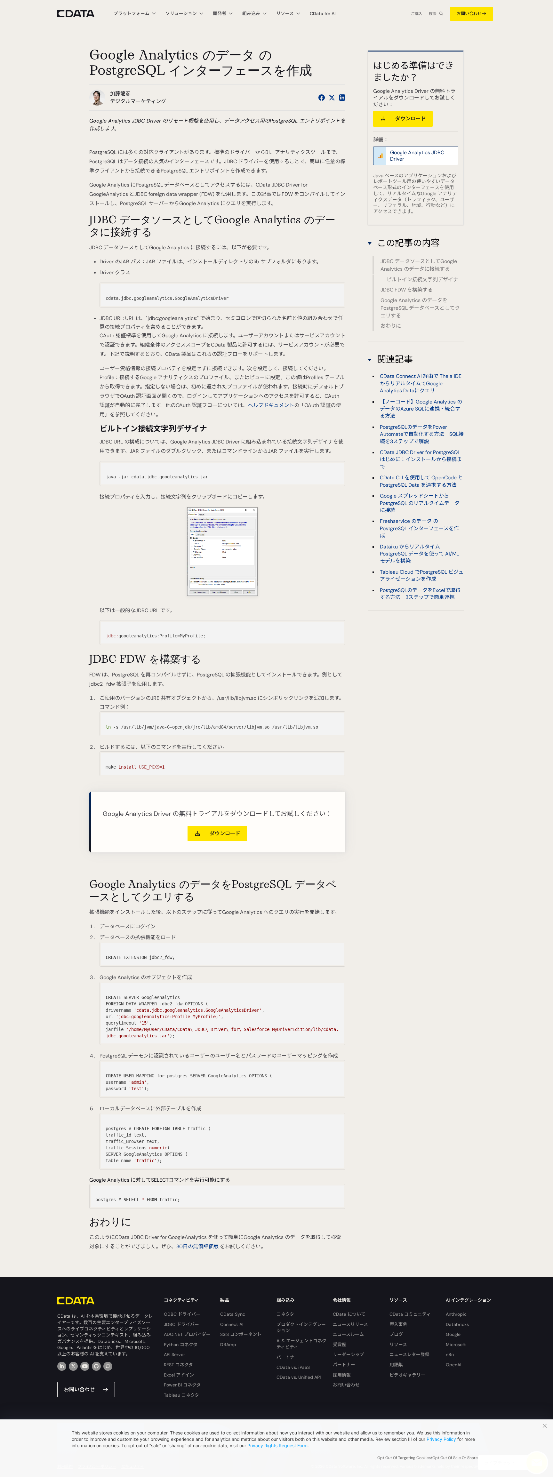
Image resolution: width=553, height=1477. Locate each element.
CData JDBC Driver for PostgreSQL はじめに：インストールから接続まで (421, 459)
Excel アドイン (179, 1375)
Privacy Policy (441, 1439)
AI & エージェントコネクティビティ (301, 1344)
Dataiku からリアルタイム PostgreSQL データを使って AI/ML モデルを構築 (419, 553)
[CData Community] (107, 1366)
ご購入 (416, 13)
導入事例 (398, 1324)
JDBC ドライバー (181, 1324)
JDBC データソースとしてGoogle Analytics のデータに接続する (419, 265)
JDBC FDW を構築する (407, 289)
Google (453, 1334)
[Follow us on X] (332, 97)
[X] (73, 1366)
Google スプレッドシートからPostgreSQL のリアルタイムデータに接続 (420, 503)
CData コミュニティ (410, 1314)
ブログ (396, 1334)
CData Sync (232, 1314)
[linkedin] (61, 1366)
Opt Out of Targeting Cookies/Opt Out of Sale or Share (427, 1457)
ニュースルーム (348, 1334)
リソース (398, 1344)
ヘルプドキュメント (271, 405)
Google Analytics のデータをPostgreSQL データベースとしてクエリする (420, 308)
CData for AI (322, 13)
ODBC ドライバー (182, 1314)
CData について (349, 1314)
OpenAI (453, 1365)
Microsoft (456, 1344)
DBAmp (228, 1344)
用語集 (396, 1365)
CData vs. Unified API (298, 1377)
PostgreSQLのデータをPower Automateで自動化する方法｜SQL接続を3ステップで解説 (422, 433)
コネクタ (285, 1314)
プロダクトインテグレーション (301, 1327)
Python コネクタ (180, 1344)
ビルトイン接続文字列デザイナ (422, 279)
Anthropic (456, 1314)
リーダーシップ (348, 1354)
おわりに (391, 326)
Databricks (457, 1324)
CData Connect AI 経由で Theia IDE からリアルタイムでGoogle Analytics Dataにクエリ (420, 383)
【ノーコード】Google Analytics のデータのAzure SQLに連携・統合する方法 (421, 408)
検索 (433, 13)
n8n (450, 1354)
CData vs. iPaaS (293, 1367)
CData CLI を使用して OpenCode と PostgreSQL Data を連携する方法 (421, 481)
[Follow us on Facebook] (321, 97)
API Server (174, 1354)
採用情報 (342, 1375)
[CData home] (80, 13)
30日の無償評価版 (197, 1246)
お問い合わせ (469, 13)
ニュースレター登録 (409, 1354)
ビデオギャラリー (407, 1375)
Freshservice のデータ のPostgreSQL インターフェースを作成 (419, 528)
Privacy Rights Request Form (277, 1445)
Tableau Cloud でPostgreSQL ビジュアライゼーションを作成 (421, 575)
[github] (96, 1366)
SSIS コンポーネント (240, 1334)
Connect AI (231, 1324)
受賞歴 (339, 1344)
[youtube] (84, 1366)
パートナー (287, 1357)
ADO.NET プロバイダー (187, 1334)
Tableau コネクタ (181, 1395)
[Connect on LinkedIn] (342, 97)
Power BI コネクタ (182, 1385)
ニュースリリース (350, 1324)
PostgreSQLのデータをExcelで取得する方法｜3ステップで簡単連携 (420, 593)
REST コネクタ (178, 1365)
